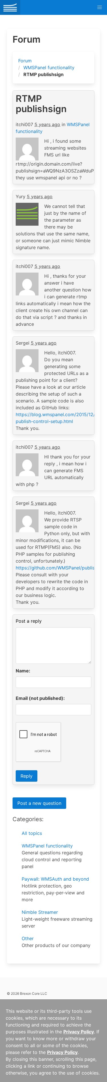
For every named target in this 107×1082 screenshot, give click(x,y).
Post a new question (39, 803)
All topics (32, 833)
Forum (25, 60)
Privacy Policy (78, 1032)
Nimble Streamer (40, 912)
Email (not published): (40, 698)
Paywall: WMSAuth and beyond (55, 879)
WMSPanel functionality (48, 67)
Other (28, 938)
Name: (23, 671)
